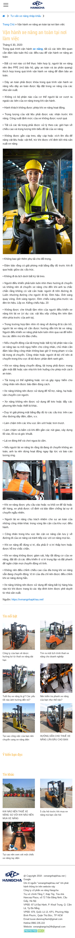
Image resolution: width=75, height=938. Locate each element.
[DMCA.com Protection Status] (34, 930)
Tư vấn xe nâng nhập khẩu (25, 15)
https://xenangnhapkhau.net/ (28, 599)
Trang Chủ (8, 24)
